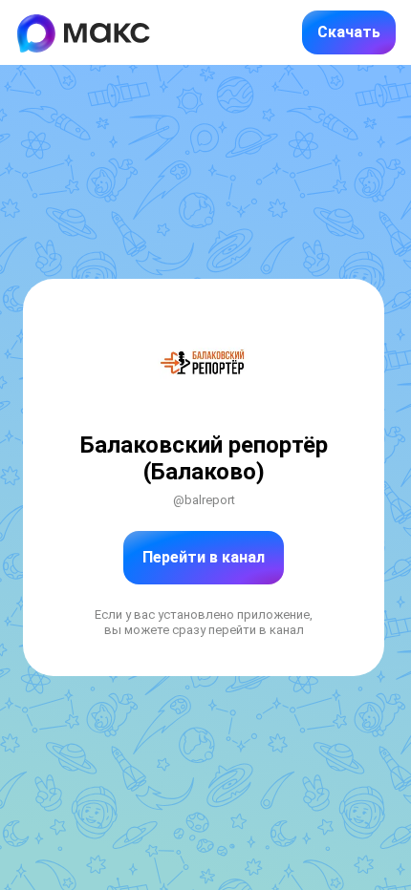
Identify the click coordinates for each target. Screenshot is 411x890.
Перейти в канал (203, 557)
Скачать (348, 32)
